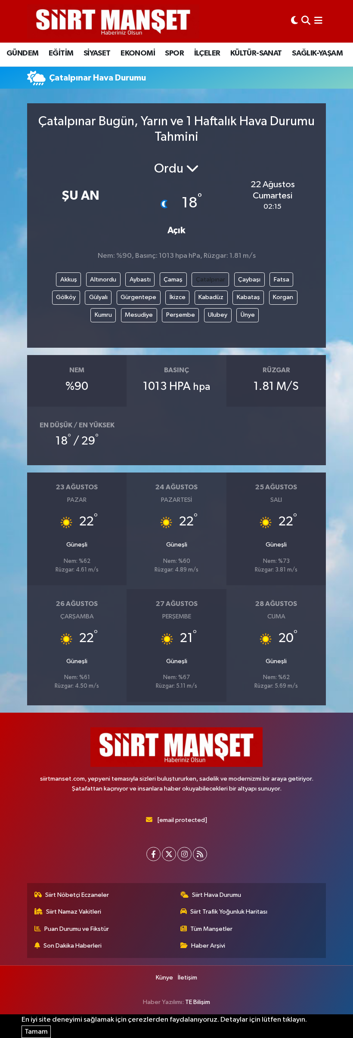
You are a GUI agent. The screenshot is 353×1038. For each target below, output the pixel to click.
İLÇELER (207, 53)
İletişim (187, 977)
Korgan (283, 297)
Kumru (103, 315)
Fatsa (281, 279)
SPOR (174, 53)
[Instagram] (184, 854)
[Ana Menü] (318, 21)
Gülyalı (98, 297)
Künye (164, 977)
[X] (169, 854)
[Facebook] (153, 854)
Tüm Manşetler (211, 929)
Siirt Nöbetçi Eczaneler (77, 895)
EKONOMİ (138, 53)
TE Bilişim (197, 1002)
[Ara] (305, 21)
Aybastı (140, 279)
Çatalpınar (210, 279)
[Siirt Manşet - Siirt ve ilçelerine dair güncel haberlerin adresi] (113, 21)
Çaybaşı (249, 279)
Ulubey (217, 315)
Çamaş (173, 279)
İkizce (178, 297)
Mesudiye (139, 315)
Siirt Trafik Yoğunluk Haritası (228, 911)
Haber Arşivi (208, 945)
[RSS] (200, 854)
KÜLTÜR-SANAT (256, 53)
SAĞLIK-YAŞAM (317, 53)
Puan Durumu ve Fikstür (76, 929)
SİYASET (97, 53)
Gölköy (66, 297)
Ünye (248, 315)
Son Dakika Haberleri (72, 945)
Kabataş (248, 297)
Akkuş (68, 279)
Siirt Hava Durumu (216, 895)
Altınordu (103, 279)
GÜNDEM (22, 53)
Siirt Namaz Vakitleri (73, 911)
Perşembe (180, 315)
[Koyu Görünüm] (294, 21)
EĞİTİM (61, 53)
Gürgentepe (138, 297)
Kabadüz (210, 297)
